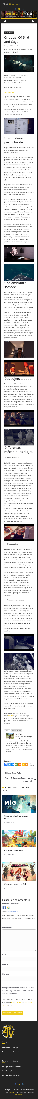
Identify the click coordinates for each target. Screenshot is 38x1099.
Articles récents (16, 730)
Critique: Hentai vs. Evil (15, 884)
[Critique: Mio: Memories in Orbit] (19, 796)
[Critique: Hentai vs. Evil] (19, 863)
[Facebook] (5, 764)
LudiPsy (17, 46)
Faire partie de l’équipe (10, 1048)
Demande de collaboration (11, 1052)
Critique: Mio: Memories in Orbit (16, 817)
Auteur (7, 730)
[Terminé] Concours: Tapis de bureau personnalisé (19, 779)
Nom (4, 955)
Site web (5, 974)
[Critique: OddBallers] (19, 831)
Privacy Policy (16, 1002)
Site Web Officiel (9, 92)
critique (10, 716)
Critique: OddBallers (13, 850)
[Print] (19, 764)
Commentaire (8, 927)
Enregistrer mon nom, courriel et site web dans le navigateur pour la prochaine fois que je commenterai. (18, 991)
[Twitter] (9, 764)
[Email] (16, 764)
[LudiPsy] (10, 735)
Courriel (6, 964)
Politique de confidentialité (11, 1067)
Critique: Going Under (13, 773)
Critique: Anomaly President (18, 4)
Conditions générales (9, 1071)
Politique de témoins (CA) (11, 1075)
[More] (26, 764)
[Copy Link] (23, 764)
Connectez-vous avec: (10, 904)
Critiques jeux (9, 32)
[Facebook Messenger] (12, 764)
